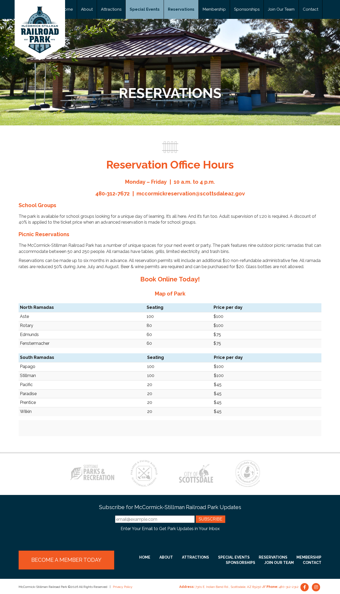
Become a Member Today (66, 560)
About (87, 9)
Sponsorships (247, 9)
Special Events (145, 9)
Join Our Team (281, 9)
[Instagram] (316, 587)
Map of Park (170, 293)
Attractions (111, 9)
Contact (310, 9)
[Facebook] (305, 587)
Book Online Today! (170, 279)
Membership (214, 9)
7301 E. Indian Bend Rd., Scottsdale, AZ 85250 (228, 587)
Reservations (181, 9)
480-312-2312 (289, 587)
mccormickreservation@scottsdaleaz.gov (191, 193)
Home (67, 9)
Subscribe (210, 519)
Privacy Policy (123, 587)
